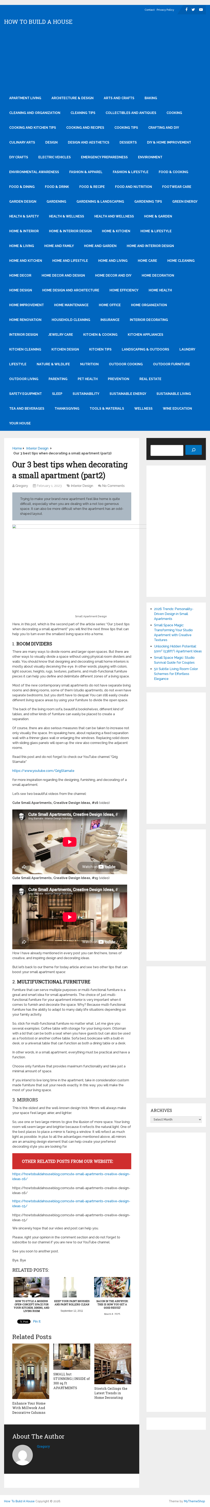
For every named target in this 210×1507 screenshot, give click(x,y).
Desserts (128, 142)
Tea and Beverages (26, 408)
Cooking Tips (126, 128)
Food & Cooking (173, 172)
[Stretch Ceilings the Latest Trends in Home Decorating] (112, 1364)
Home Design (20, 290)
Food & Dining (22, 187)
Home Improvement (26, 305)
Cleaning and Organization (34, 113)
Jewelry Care (60, 335)
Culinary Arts (22, 142)
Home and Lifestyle (70, 261)
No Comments (113, 486)
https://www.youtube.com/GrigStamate (43, 771)
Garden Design (22, 201)
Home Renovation (25, 320)
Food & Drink (57, 187)
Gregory (21, 486)
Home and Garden (100, 246)
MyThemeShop (194, 1501)
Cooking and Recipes (85, 128)
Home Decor (20, 275)
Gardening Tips (148, 201)
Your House (20, 423)
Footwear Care (176, 187)
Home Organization (149, 305)
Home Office (110, 305)
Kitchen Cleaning (25, 349)
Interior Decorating (149, 320)
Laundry (187, 349)
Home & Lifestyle (156, 231)
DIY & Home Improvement (169, 142)
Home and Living (113, 261)
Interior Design (23, 335)
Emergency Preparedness (104, 157)
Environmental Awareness (34, 172)
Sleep (57, 394)
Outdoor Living (23, 379)
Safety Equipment (25, 394)
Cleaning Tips (83, 113)
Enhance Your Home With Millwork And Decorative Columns (29, 1408)
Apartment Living (25, 98)
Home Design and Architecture (70, 290)
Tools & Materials (107, 408)
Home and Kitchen (25, 261)
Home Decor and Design (63, 275)
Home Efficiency (124, 290)
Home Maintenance (71, 305)
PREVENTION (118, 379)
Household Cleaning (71, 320)
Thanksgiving (67, 408)
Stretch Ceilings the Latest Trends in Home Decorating (110, 1393)
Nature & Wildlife (53, 364)
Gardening (56, 201)
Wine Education (177, 408)
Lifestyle (17, 364)
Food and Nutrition (133, 187)
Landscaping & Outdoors (145, 349)
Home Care (147, 261)
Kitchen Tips (100, 349)
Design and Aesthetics (88, 142)
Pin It (37, 1321)
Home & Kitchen (116, 231)
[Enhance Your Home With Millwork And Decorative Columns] (30, 1371)
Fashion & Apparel (86, 172)
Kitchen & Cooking (100, 335)
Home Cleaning (181, 261)
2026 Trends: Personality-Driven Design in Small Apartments (173, 614)
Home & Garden (158, 216)
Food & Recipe (92, 187)
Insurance (110, 320)
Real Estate (150, 379)
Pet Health (88, 379)
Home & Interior (24, 231)
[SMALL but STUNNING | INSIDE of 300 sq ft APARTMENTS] (71, 1357)
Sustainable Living (173, 394)
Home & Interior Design (70, 231)
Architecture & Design (72, 98)
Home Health (160, 290)
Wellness (143, 408)
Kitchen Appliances (145, 335)
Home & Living (21, 246)
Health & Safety (24, 216)
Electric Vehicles (54, 157)
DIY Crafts (18, 157)
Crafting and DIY (163, 128)
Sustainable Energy (128, 394)
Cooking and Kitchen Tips (32, 128)
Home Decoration (158, 275)
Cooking (174, 113)
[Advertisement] (105, 60)
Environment (150, 157)
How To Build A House (38, 22)
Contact (150, 9)
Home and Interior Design (150, 246)
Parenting (58, 379)
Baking (151, 98)
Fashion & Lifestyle (130, 172)
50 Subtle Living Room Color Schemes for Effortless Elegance (176, 674)
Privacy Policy (165, 9)
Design (51, 142)
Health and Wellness (114, 216)
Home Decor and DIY (113, 275)
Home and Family (59, 246)
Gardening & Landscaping (100, 201)
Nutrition (89, 364)
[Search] (193, 450)
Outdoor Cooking (126, 364)
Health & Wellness (66, 216)
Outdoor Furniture (171, 364)
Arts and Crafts (119, 98)
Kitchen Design (65, 349)
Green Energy (184, 201)
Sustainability (86, 394)
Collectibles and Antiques (131, 113)
